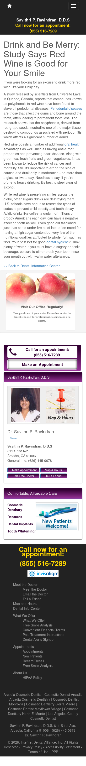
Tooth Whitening (21, 531)
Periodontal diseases (66, 108)
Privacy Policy (32, 747)
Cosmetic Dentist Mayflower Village (34, 708)
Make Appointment (24, 470)
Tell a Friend (54, 476)
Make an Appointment (42, 364)
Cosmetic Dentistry (15, 507)
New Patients (33, 656)
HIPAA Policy (32, 677)
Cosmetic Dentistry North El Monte (43, 711)
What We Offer (24, 615)
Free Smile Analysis (38, 625)
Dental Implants (20, 523)
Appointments (23, 646)
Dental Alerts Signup (38, 639)
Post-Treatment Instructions (43, 634)
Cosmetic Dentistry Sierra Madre (50, 704)
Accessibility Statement (62, 747)
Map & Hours (53, 470)
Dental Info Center (27, 608)
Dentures (14, 516)
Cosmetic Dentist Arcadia (63, 694)
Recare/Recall (33, 660)
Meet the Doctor (25, 584)
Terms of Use (38, 751)
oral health (72, 144)
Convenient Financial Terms (44, 629)
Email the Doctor (23, 476)
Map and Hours (25, 603)
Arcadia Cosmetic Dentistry (29, 699)
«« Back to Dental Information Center (32, 265)
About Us (20, 672)
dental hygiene (58, 242)
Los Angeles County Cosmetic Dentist (54, 716)
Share (13, 438)
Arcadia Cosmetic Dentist (23, 694)
